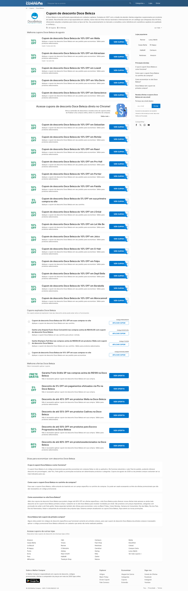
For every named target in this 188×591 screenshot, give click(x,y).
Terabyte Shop (66, 559)
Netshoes (142, 55)
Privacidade (151, 588)
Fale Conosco (104, 582)
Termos (160, 588)
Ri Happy (153, 45)
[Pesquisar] (130, 3)
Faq (144, 588)
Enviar (156, 106)
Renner (142, 40)
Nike (96, 554)
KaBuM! (142, 50)
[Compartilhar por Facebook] (136, 125)
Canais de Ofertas (150, 574)
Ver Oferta (119, 376)
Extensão (124, 582)
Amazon (153, 55)
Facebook (148, 577)
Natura (97, 559)
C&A (62, 540)
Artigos (102, 574)
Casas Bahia (142, 45)
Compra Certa (134, 548)
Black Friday (104, 577)
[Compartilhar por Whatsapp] (145, 125)
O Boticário (65, 548)
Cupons (31, 8)
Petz (28, 556)
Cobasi (131, 545)
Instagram (148, 580)
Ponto (29, 551)
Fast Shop (98, 543)
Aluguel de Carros (127, 574)
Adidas (63, 551)
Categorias (125, 577)
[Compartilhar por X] (140, 125)
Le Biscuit (30, 545)
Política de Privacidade (141, 116)
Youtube (147, 582)
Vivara (63, 543)
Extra (29, 554)
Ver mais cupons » (135, 554)
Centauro (153, 50)
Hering (97, 551)
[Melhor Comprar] (35, 3)
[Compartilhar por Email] (149, 125)
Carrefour (98, 548)
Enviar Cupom (104, 580)
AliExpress (30, 559)
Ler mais (157, 28)
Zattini (97, 556)
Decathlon (132, 543)
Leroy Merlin (153, 40)
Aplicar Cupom (118, 323)
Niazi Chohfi (65, 554)
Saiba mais (105, 116)
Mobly (131, 540)
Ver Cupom (121, 42)
